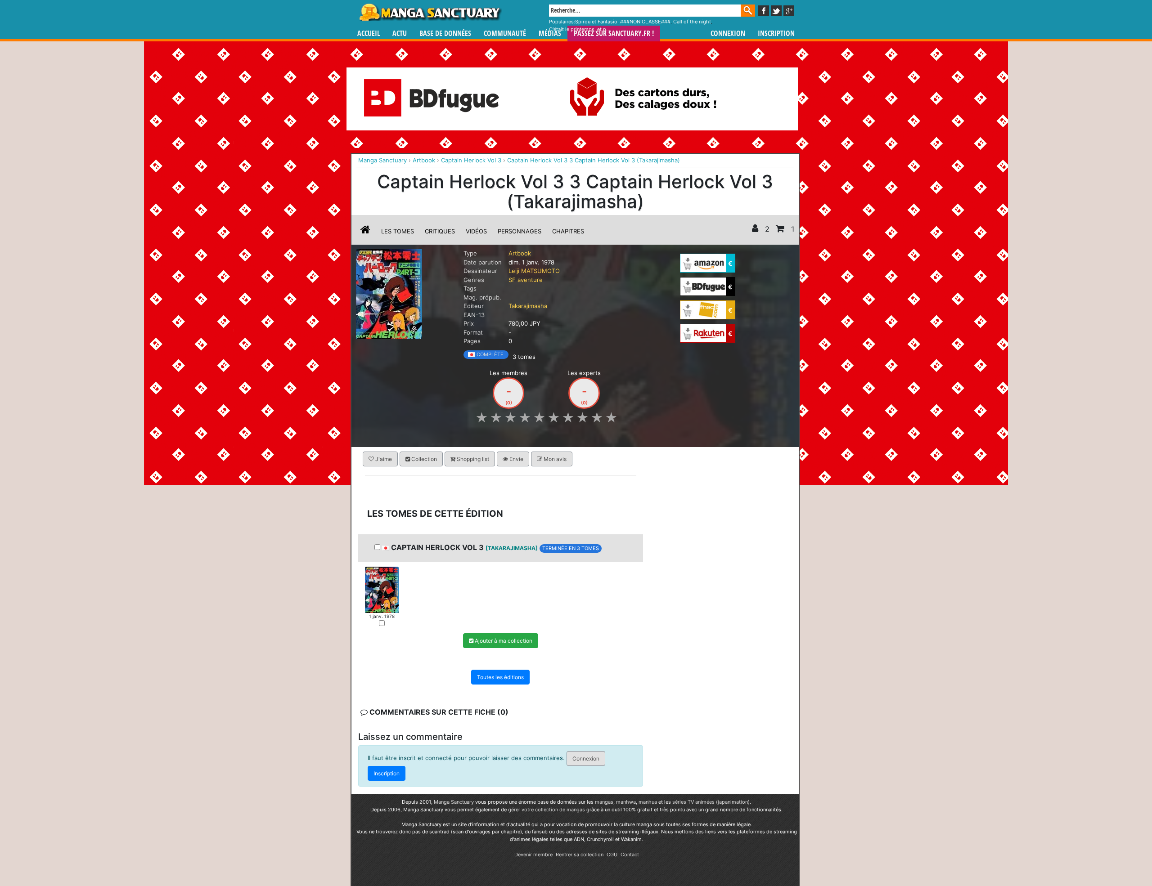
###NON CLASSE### (645, 21)
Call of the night (692, 21)
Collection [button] (423, 459)
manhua (648, 802)
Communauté (505, 33)
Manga (429, 12)
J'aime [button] (383, 459)
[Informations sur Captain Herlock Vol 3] (365, 231)
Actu (399, 33)
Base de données (445, 33)
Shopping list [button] (472, 459)
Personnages (519, 231)
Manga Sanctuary (454, 802)
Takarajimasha (527, 305)
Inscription (776, 33)
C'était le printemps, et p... (579, 29)
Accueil (368, 33)
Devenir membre (533, 854)
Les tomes (397, 231)
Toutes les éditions (500, 677)
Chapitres (568, 231)
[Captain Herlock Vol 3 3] (382, 589)
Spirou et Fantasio (596, 21)
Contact (630, 854)
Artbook (519, 253)
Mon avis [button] (554, 459)
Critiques (440, 231)
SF (512, 279)
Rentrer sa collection (579, 854)
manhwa (626, 802)
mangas (604, 802)
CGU (612, 854)
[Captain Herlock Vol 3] (389, 293)
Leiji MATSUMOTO (534, 270)
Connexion (728, 33)
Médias (550, 33)
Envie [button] (515, 459)
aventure (530, 279)
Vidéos (476, 231)
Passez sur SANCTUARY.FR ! (614, 33)
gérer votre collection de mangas (546, 809)
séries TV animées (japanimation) (711, 802)
